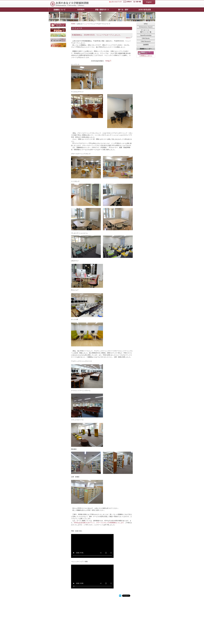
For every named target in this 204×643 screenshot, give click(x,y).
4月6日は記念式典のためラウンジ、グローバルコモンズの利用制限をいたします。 (99, 522)
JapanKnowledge (145, 35)
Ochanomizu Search (145, 27)
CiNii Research (146, 41)
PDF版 (107, 61)
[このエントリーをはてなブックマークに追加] (120, 596)
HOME (73, 24)
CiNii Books (146, 38)
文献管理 (146, 44)
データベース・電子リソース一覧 (145, 31)
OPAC (146, 24)
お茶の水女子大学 (116, 2)
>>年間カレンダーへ (145, 55)
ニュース (87, 24)
